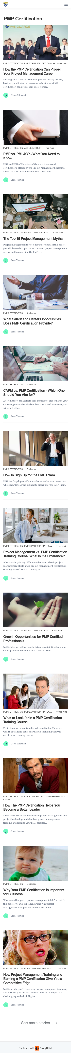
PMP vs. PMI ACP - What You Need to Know (31, 155)
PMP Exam (47, 63)
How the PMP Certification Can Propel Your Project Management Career (31, 71)
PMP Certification (13, 63)
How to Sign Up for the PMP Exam (29, 474)
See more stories (35, 1022)
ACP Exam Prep (32, 147)
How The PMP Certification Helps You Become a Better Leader (31, 807)
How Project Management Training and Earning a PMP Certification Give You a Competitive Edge (32, 978)
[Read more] (35, 42)
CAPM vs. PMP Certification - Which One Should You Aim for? (34, 392)
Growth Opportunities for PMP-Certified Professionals (33, 638)
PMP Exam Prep (32, 63)
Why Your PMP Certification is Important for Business (33, 891)
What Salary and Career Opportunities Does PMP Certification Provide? (32, 320)
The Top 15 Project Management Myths (33, 238)
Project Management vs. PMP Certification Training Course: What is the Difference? (35, 553)
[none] (66, 4)
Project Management (36, 232)
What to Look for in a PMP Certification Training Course (32, 719)
